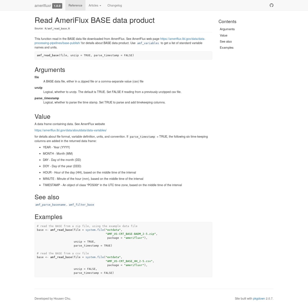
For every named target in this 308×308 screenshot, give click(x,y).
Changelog (114, 5)
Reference (75, 5)
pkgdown (259, 298)
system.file (94, 229)
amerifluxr (43, 5)
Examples (227, 47)
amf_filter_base (81, 204)
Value (223, 35)
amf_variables (148, 43)
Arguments (227, 29)
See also (226, 41)
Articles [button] (94, 5)
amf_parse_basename (50, 204)
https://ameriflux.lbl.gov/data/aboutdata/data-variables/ (71, 130)
